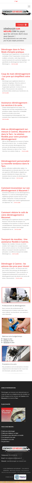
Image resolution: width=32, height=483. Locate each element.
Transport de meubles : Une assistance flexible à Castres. (15, 240)
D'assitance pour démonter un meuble (12, 435)
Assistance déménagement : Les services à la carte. (14, 104)
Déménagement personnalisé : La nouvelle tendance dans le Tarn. (15, 163)
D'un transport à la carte (8, 437)
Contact (21, 25)
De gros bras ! (5, 441)
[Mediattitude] (20, 477)
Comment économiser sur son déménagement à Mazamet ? (15, 189)
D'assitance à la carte (7, 439)
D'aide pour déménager (8, 431)
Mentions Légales (15, 470)
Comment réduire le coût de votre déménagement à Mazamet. (14, 215)
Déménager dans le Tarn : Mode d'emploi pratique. (13, 50)
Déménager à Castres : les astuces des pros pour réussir (15, 264)
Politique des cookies (23, 472)
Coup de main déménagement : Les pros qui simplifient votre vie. (15, 76)
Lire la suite (14, 64)
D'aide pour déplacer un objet (9, 433)
